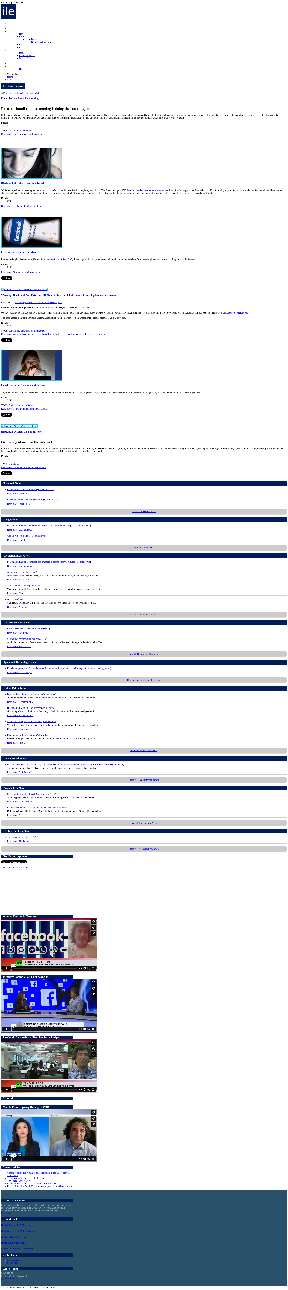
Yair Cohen (14, 330)
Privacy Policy (14, 1260)
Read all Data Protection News (144, 780)
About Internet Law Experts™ (21, 585)
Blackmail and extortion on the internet (145, 190)
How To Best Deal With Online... (17, 1231)
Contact (21, 599)
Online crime (49, 694)
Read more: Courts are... (18, 729)
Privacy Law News (46, 794)
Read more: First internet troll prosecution (20, 272)
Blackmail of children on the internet (22, 182)
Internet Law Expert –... (13, 1237)
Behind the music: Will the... (15, 1225)
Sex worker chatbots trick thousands (24, 639)
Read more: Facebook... (18, 493)
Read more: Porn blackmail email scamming (22, 134)
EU (33, 837)
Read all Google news (144, 547)
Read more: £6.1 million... (19, 530)
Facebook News (46, 489)
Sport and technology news (97, 668)
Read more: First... (16, 743)
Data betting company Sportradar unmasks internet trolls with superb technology (45, 668)
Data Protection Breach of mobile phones (26, 807)
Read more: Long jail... (18, 633)
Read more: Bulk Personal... (20, 772)
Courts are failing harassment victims (23, 384)
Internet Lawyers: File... (13, 1243)
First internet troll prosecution (19, 251)
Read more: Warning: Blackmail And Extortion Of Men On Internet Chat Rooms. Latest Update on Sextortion (53, 334)
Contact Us (12, 1263)
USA (46, 628)
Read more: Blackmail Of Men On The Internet (23, 467)
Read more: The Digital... (19, 841)
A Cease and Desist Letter (19, 572)
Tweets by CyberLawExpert (14, 867)
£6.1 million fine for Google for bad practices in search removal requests (41, 525)
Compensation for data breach (21, 794)
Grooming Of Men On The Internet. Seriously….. (38, 302)
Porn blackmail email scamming (20, 98)
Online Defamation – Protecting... (18, 1248)
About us (11, 599)
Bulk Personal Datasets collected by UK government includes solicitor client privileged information (54, 764)
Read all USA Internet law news (144, 654)
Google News (83, 525)
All (34, 572)
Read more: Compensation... (20, 801)
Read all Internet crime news (144, 750)
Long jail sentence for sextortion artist (25, 628)
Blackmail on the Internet (21, 130)
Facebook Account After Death (22, 489)
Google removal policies (18, 536)
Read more (6, 1213)
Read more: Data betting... (19, 672)
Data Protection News (112, 764)
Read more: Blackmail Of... (20, 715)
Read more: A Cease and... (19, 579)
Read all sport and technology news (144, 680)
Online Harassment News (21, 405)
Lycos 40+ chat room (237, 312)
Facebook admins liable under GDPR (25, 499)
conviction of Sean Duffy (62, 259)
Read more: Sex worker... (19, 646)
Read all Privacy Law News (144, 823)
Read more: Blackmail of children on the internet (24, 206)
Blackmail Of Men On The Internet (21, 431)
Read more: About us (17, 607)
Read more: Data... (16, 815)
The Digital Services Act (18, 837)
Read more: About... (16, 593)
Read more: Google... (17, 540)
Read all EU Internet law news (144, 849)
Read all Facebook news (144, 511)
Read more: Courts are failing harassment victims (24, 408)
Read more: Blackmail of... (20, 702)
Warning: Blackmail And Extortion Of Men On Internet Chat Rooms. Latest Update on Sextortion (58, 295)
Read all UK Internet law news (144, 614)
